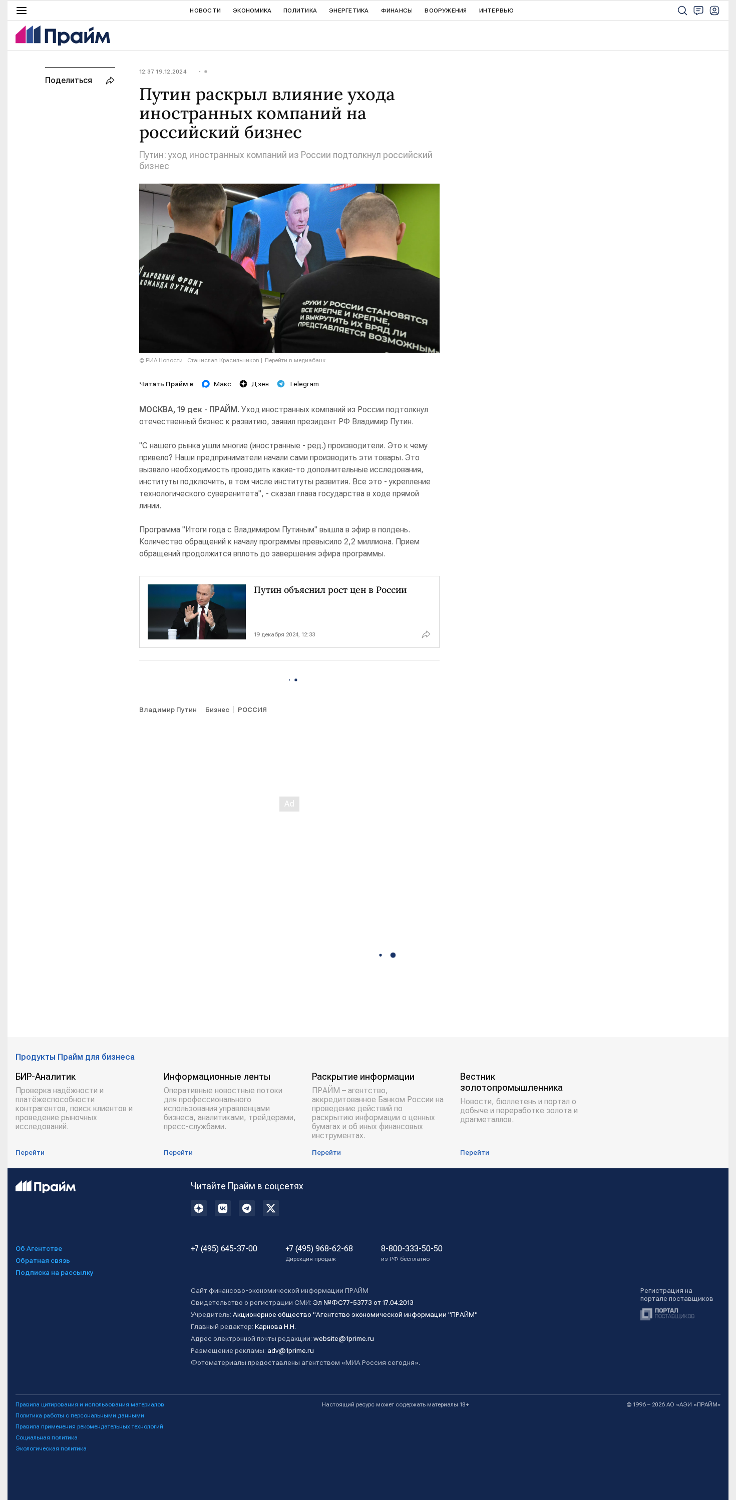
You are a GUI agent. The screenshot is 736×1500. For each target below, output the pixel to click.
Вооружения (446, 10)
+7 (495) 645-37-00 (224, 1248)
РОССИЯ (252, 709)
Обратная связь (43, 1260)
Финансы (397, 10)
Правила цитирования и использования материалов (90, 1404)
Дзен (260, 384)
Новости (205, 10)
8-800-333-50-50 (412, 1253)
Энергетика (349, 10)
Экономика (252, 10)
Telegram (304, 384)
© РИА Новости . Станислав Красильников (199, 360)
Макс (222, 384)
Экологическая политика (51, 1448)
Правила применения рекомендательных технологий (89, 1426)
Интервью (496, 10)
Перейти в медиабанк (295, 360)
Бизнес (217, 709)
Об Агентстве (39, 1248)
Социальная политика (47, 1437)
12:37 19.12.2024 (162, 71)
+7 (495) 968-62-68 (319, 1253)
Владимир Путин (168, 709)
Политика (300, 10)
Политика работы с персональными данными (80, 1415)
